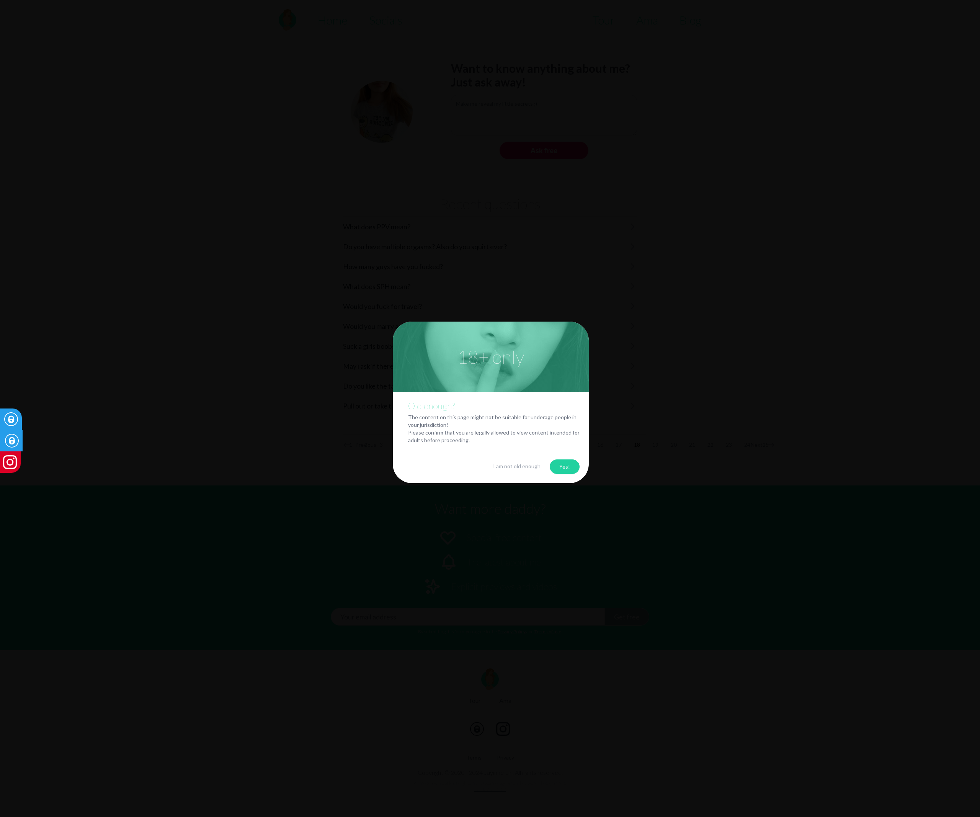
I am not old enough (517, 466)
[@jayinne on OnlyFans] (35, 419)
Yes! (564, 466)
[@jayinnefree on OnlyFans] (35, 440)
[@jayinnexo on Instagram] (35, 462)
